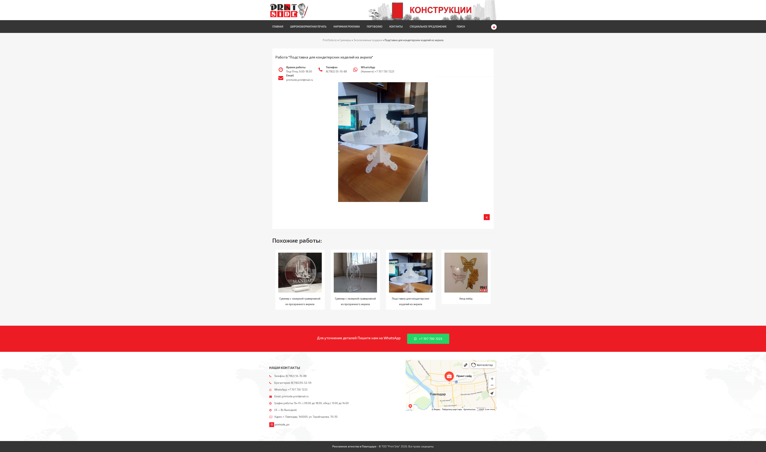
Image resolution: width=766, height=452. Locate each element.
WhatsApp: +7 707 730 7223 (290, 389)
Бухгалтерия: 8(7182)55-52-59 (292, 382)
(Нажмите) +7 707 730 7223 (377, 71)
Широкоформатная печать (308, 26)
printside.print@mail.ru (299, 79)
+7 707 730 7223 (430, 338)
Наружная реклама (347, 26)
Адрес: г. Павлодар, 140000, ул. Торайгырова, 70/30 (306, 416)
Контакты (396, 26)
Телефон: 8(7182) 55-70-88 (290, 376)
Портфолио (374, 26)
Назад (487, 217)
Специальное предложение (428, 26)
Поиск (461, 26)
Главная (277, 26)
